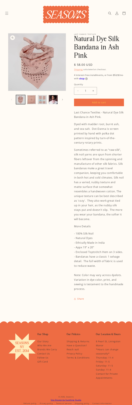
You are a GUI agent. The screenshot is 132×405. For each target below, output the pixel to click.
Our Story (42, 341)
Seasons (70, 397)
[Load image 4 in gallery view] (53, 99)
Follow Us (42, 357)
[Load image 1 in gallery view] (20, 99)
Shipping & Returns (78, 341)
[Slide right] (62, 99)
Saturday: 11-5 (104, 365)
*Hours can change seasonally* (107, 351)
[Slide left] (11, 99)
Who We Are (44, 345)
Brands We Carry (47, 349)
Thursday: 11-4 (104, 357)
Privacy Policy (74, 353)
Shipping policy (82, 403)
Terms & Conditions (78, 357)
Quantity (78, 84)
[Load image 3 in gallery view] (42, 99)
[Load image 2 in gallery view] (31, 99)
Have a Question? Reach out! (77, 347)
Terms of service (63, 403)
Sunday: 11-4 (103, 369)
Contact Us (43, 353)
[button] (6, 13)
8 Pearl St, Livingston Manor (108, 343)
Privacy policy (46, 403)
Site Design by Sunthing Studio (66, 400)
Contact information (102, 403)
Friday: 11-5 (103, 361)
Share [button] (80, 298)
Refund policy (30, 403)
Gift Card (42, 361)
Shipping (78, 69)
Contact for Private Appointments (107, 375)
